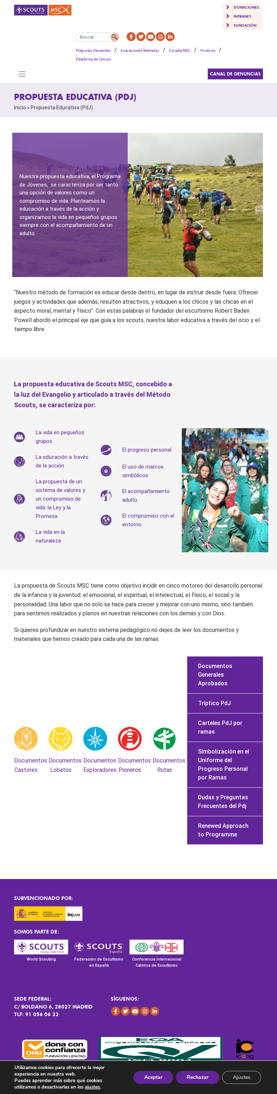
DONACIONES (246, 7)
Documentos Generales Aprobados (215, 675)
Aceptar (153, 1077)
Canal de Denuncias (235, 73)
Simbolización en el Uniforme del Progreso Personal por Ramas (223, 764)
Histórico (207, 51)
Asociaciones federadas (139, 51)
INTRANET (242, 16)
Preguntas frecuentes (93, 51)
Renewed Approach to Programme (223, 830)
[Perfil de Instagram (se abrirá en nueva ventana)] (160, 36)
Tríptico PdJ (214, 703)
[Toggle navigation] (22, 74)
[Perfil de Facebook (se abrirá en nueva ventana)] (131, 36)
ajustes (92, 1087)
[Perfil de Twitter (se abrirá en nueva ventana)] (140, 36)
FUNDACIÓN (245, 25)
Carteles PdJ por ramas (220, 727)
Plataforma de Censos (93, 59)
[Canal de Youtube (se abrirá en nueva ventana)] (150, 36)
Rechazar (197, 1077)
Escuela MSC (179, 51)
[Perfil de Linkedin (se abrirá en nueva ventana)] (170, 36)
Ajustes (241, 1077)
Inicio (20, 107)
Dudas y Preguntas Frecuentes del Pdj (223, 801)
